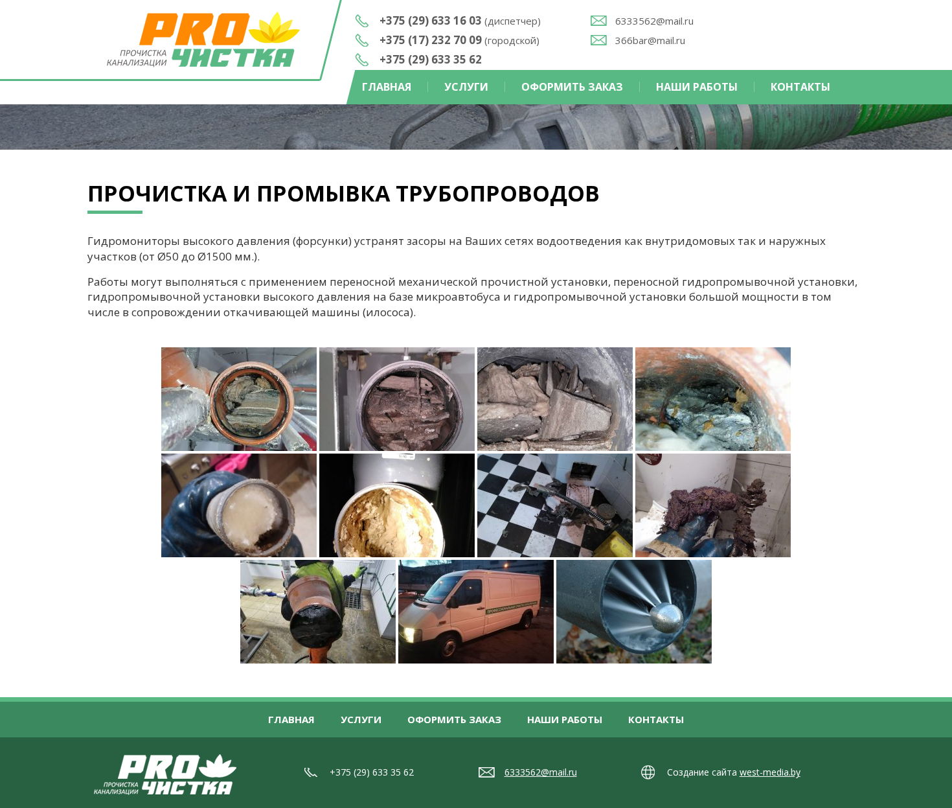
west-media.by (770, 772)
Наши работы (697, 87)
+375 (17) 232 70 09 (459, 39)
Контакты (800, 87)
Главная (386, 87)
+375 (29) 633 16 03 (460, 20)
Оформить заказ (572, 87)
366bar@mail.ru (650, 40)
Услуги (466, 87)
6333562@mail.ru (654, 20)
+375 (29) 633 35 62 (431, 59)
